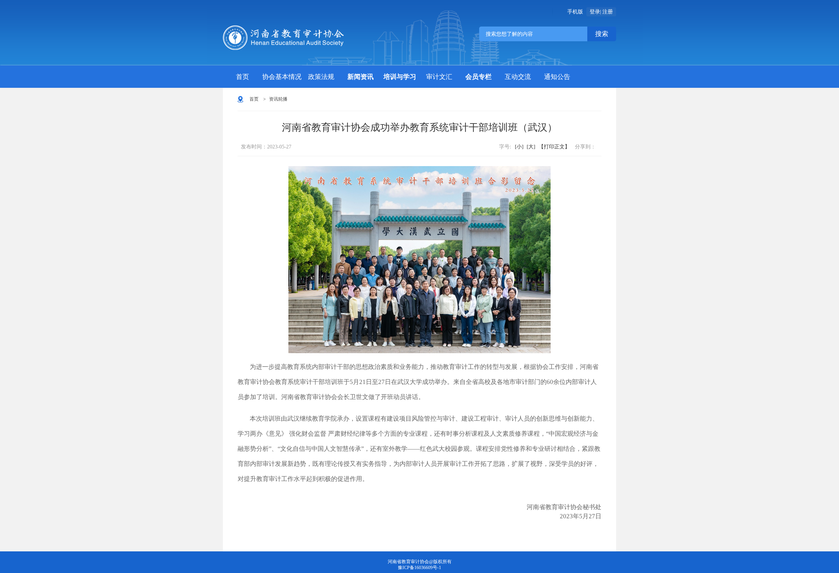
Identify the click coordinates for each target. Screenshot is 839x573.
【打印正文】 (554, 146)
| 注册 (606, 11)
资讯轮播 (278, 99)
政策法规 (321, 76)
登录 (595, 11)
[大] (531, 146)
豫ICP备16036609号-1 (419, 567)
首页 (242, 76)
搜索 (601, 33)
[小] (519, 146)
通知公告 (557, 76)
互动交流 (518, 76)
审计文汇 (439, 76)
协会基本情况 (282, 76)
